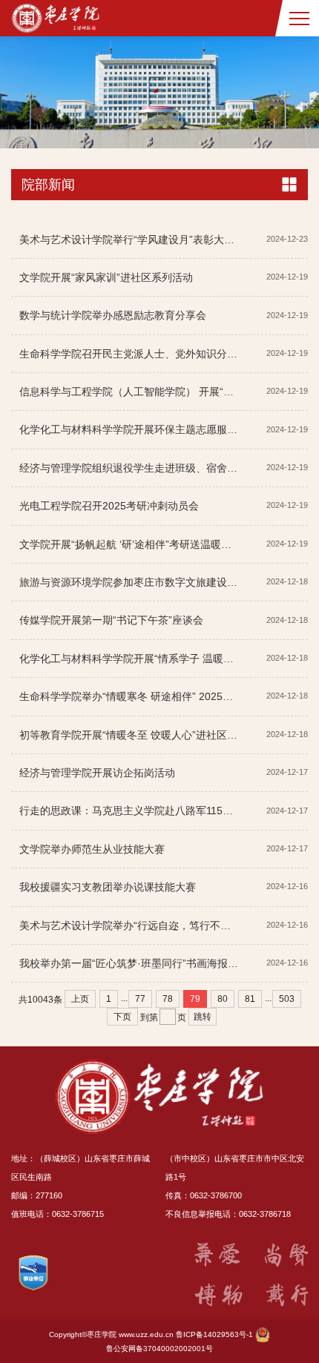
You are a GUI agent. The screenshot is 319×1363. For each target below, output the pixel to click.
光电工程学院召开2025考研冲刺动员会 (109, 506)
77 (140, 999)
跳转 (202, 1016)
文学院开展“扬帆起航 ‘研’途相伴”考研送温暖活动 (130, 544)
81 (250, 999)
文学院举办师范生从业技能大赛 (92, 849)
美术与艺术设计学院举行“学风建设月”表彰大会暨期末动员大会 (163, 239)
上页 (80, 999)
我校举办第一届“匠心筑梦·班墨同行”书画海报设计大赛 (144, 963)
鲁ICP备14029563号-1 (214, 1334)
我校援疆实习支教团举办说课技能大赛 (107, 887)
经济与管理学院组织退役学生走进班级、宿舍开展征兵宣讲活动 (164, 468)
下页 (122, 1016)
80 (222, 999)
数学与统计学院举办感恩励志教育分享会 (112, 315)
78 (167, 999)
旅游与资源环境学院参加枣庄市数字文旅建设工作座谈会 (149, 582)
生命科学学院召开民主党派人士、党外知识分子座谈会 (144, 354)
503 (287, 999)
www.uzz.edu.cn (146, 1334)
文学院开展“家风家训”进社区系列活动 (106, 277)
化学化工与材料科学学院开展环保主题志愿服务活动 (138, 429)
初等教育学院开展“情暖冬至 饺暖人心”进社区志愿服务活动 (154, 735)
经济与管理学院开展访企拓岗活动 (97, 773)
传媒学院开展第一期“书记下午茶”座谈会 (111, 620)
